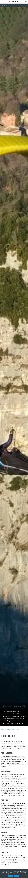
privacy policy (16, 873)
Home (2, 729)
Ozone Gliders (12, 729)
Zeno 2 (17, 729)
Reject (10, 875)
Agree (17, 875)
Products (7, 729)
